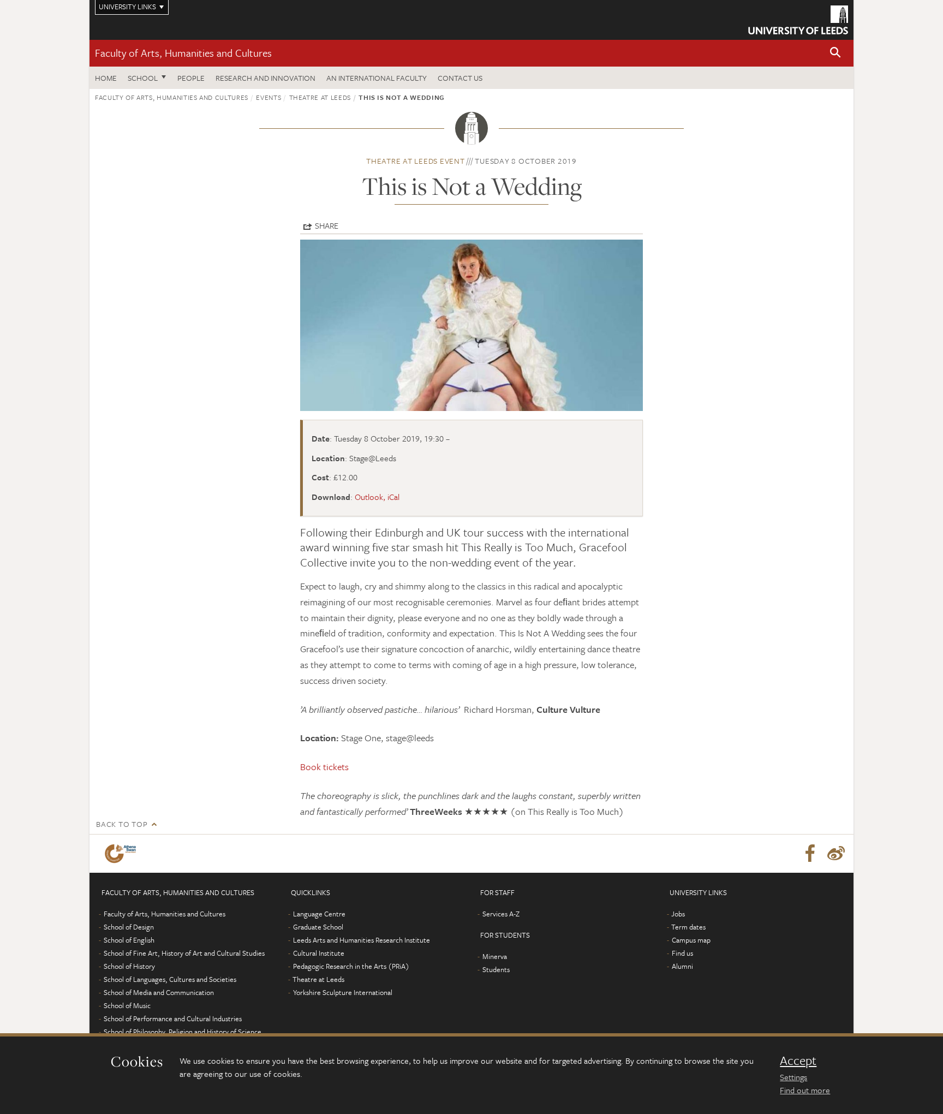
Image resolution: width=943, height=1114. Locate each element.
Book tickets (324, 766)
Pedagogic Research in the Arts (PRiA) (351, 966)
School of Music (127, 1005)
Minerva (494, 956)
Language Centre (319, 913)
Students (496, 969)
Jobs (678, 913)
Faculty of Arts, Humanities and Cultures (183, 52)
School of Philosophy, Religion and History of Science (182, 1031)
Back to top (121, 824)
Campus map (691, 939)
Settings (793, 1077)
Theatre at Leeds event (415, 160)
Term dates (688, 926)
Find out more (805, 1090)
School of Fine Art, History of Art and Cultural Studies (184, 953)
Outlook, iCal (377, 497)
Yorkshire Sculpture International (342, 992)
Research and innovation (265, 78)
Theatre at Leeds (320, 97)
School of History (129, 966)
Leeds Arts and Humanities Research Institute (361, 939)
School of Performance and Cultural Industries (173, 1018)
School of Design (129, 926)
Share (326, 225)
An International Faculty (376, 78)
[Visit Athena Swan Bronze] (122, 853)
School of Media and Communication (159, 992)
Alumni (682, 966)
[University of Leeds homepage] (798, 19)
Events (268, 97)
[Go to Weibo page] (836, 853)
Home (106, 78)
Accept (798, 1060)
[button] (835, 53)
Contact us (460, 78)
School (143, 78)
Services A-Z (501, 913)
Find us (682, 953)
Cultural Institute (318, 953)
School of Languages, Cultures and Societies (170, 979)
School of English (129, 939)
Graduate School (318, 926)
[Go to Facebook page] (810, 853)
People (191, 78)
